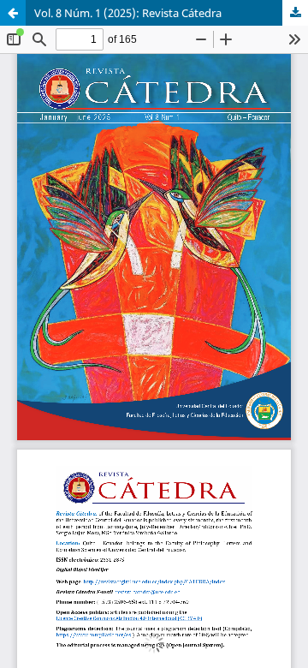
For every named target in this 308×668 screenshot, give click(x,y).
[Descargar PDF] (295, 13)
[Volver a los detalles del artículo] (13, 13)
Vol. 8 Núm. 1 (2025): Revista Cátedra (128, 13)
